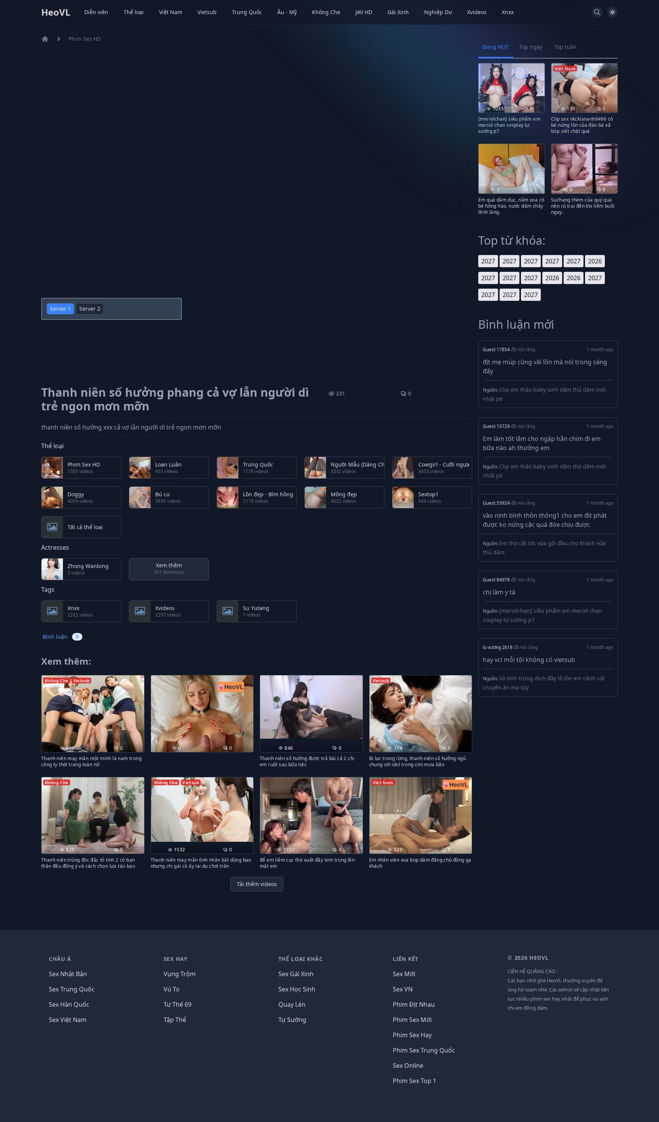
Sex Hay (176, 958)
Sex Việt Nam (68, 1019)
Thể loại (134, 12)
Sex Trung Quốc (72, 989)
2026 (595, 261)
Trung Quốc (247, 12)
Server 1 (60, 308)
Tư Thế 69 (177, 1004)
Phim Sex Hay (412, 1035)
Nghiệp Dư (438, 12)
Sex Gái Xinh (295, 974)
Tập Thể (175, 1019)
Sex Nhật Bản (68, 974)
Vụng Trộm (180, 974)
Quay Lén (291, 1004)
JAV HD (363, 12)
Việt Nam (170, 12)
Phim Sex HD (85, 38)
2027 (488, 261)
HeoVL (56, 12)
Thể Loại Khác (300, 958)
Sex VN (403, 989)
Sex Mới (404, 974)
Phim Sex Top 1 (414, 1081)
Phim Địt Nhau (414, 1004)
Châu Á (60, 958)
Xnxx (508, 12)
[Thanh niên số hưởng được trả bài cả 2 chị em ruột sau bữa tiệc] (311, 707)
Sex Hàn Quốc (69, 1004)
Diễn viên (96, 12)
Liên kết (405, 958)
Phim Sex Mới (412, 1019)
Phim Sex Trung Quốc (424, 1050)
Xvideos (477, 12)
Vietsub (207, 12)
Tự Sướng (292, 1019)
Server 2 (89, 308)
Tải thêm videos (257, 884)
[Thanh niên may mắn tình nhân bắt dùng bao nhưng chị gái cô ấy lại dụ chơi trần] (202, 809)
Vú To (172, 989)
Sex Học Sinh (296, 989)
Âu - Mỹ (287, 12)
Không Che (326, 12)
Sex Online (408, 1065)
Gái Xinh (398, 12)
